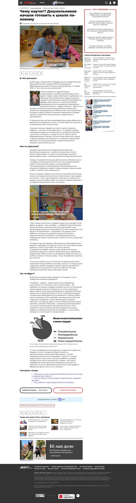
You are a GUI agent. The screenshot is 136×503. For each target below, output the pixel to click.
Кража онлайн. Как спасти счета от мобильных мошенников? (38, 420)
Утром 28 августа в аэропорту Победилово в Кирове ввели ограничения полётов (100, 15)
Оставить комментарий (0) (68, 390)
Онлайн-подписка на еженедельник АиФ (64, 466)
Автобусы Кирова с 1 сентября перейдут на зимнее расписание (100, 47)
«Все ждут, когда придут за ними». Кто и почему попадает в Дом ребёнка (39, 434)
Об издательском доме (41, 466)
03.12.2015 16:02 (24, 8)
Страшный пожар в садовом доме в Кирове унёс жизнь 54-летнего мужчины (100, 38)
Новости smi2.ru (26, 460)
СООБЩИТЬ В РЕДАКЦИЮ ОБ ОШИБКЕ (94, 468)
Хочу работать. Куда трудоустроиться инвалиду (53, 382)
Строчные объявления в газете (71, 468)
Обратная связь (99, 466)
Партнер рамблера (51, 495)
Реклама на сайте (39, 468)
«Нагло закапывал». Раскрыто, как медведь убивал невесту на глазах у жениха (104, 59)
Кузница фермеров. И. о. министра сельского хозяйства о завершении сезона (70, 421)
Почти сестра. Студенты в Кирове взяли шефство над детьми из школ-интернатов (70, 427)
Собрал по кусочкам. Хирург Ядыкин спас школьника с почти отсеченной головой (104, 66)
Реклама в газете (53, 468)
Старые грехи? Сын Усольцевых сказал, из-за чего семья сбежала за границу (104, 72)
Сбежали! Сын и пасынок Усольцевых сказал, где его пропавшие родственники (104, 85)
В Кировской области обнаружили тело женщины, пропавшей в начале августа (100, 31)
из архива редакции (66, 68)
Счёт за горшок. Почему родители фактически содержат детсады (50, 212)
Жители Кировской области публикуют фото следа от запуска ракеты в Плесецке (100, 23)
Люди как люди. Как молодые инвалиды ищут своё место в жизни (37, 427)
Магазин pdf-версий (85, 466)
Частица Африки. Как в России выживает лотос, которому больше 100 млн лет (104, 92)
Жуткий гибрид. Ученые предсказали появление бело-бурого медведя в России (104, 79)
